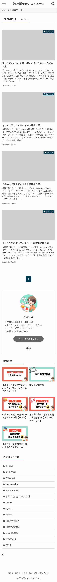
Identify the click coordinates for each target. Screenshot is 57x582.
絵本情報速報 (12, 533)
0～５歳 (9, 466)
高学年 (9, 545)
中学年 (9, 502)
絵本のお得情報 (13, 527)
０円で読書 (11, 472)
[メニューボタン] (4, 4)
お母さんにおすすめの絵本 (18, 496)
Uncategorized (12, 484)
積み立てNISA (12, 521)
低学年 (9, 509)
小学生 (9, 515)
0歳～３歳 (10, 478)
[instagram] (28, 348)
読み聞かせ (11, 539)
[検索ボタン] (53, 4)
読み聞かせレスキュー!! (28, 3)
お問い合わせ (43, 573)
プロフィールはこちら (28, 339)
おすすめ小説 (12, 490)
